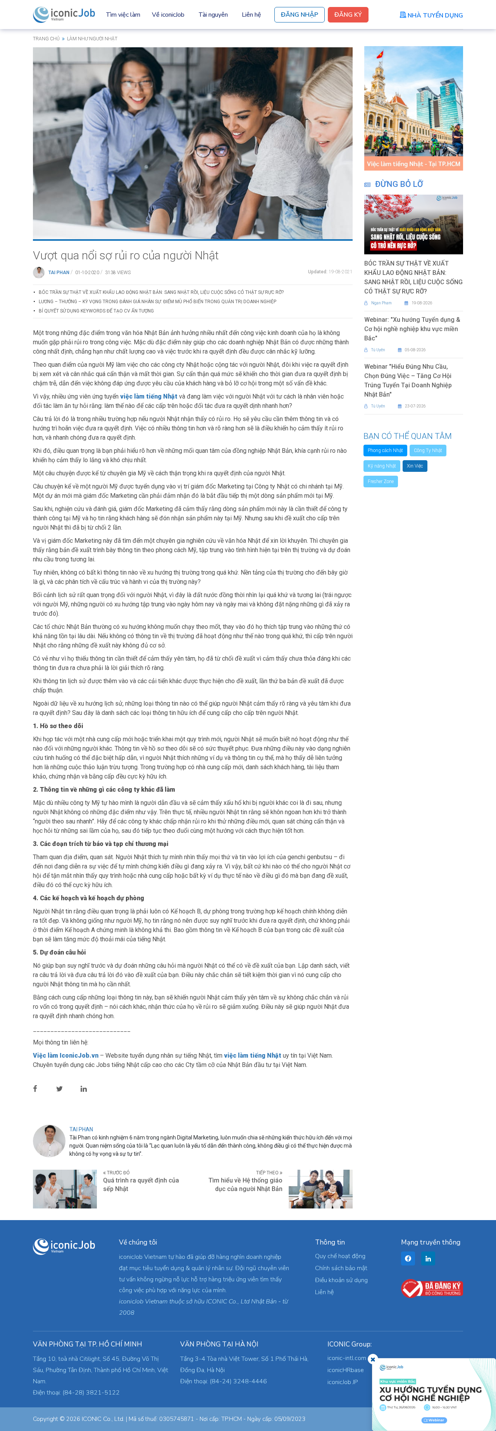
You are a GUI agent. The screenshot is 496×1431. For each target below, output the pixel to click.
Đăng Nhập (299, 14)
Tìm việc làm (123, 14)
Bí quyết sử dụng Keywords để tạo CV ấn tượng (96, 311)
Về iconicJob (168, 14)
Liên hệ (251, 14)
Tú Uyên (378, 350)
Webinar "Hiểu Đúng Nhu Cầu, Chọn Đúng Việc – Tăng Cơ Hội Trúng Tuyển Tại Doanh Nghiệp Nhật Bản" (408, 380)
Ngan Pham (381, 303)
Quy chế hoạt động (340, 1256)
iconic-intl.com (346, 1358)
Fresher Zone (381, 481)
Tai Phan (58, 272)
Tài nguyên (213, 14)
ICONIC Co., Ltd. (103, 1419)
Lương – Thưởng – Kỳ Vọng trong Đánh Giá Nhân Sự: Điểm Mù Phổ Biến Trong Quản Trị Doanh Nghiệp (157, 301)
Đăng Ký (348, 14)
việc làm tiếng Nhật (148, 396)
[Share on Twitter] (65, 1089)
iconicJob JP (342, 1382)
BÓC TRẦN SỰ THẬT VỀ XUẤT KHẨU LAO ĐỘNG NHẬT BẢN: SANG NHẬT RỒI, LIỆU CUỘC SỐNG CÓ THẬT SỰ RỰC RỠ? (161, 292)
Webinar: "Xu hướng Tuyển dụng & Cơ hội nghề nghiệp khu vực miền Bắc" (412, 329)
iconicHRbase (345, 1370)
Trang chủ (46, 38)
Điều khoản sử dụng (341, 1280)
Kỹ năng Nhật (382, 466)
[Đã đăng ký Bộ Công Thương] (432, 1288)
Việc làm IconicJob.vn (65, 1055)
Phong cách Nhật (385, 450)
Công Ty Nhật (428, 450)
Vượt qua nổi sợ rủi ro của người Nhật (126, 255)
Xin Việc (415, 466)
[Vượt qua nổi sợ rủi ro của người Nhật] (193, 143)
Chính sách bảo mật (341, 1268)
